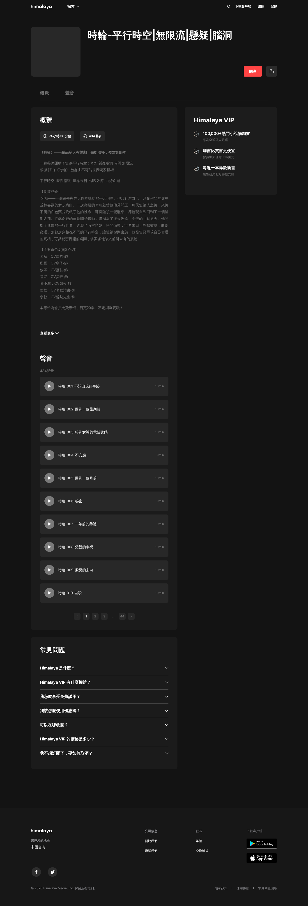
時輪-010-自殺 (70, 593)
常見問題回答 (267, 888)
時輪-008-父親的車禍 (75, 547)
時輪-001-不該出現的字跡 (79, 386)
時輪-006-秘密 (70, 501)
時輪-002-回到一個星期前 (79, 409)
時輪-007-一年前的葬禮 (77, 524)
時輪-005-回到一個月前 (77, 478)
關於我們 (151, 841)
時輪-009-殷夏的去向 (75, 570)
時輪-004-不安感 (72, 455)
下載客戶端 (243, 6)
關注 (252, 71)
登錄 (274, 6)
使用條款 (243, 888)
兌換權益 (202, 851)
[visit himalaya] (41, 7)
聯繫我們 (151, 851)
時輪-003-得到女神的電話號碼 (83, 432)
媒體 (199, 841)
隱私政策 (221, 888)
